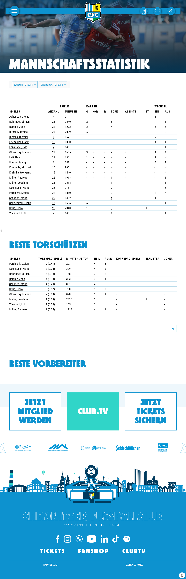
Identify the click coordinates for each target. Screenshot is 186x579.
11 (53, 157)
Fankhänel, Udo (18, 147)
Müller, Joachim (18, 182)
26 (53, 121)
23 (53, 132)
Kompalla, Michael (20, 167)
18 (53, 203)
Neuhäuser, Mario (19, 187)
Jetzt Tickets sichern (151, 412)
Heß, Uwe (14, 157)
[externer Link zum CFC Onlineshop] (158, 11)
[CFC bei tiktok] (115, 539)
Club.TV (93, 412)
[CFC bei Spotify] (126, 539)
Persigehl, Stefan (19, 193)
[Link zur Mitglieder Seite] (172, 11)
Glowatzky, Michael (20, 152)
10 (53, 167)
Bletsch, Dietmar (18, 137)
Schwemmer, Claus (20, 203)
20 (53, 198)
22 (53, 126)
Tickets (52, 551)
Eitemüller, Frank (19, 142)
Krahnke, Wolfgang (20, 172)
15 (53, 142)
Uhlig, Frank (16, 208)
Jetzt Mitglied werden (35, 412)
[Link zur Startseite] (93, 22)
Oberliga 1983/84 (52, 84)
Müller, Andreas (18, 177)
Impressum (50, 564)
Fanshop (93, 551)
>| (1, 230)
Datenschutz (134, 564)
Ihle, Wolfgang (17, 162)
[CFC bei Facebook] (57, 539)
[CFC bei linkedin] (104, 539)
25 (53, 187)
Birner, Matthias (18, 132)
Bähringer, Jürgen (19, 121)
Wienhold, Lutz (17, 213)
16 (53, 172)
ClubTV (134, 551)
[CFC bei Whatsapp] (79, 539)
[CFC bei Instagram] (67, 539)
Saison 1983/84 (24, 84)
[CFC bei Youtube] (91, 539)
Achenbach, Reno (19, 116)
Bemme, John (17, 126)
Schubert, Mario (18, 198)
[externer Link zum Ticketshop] (144, 11)
